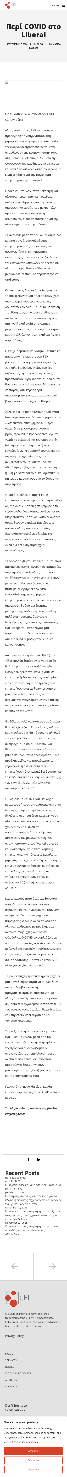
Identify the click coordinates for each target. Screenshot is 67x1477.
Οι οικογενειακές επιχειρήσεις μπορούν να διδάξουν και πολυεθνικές (32, 1228)
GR (58, 5)
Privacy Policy (14, 1336)
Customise (34, 1460)
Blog (40, 44)
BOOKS (9, 1366)
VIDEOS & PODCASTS (18, 1373)
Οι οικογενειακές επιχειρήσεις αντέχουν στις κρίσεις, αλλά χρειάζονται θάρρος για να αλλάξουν (32, 1215)
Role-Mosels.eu (15, 1178)
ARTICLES (11, 1379)
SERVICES (11, 1360)
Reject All (33, 1469)
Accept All (33, 1451)
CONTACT (11, 1386)
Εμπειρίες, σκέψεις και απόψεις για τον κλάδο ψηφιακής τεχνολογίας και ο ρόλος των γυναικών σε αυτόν (33, 1200)
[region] (33, 1446)
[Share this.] (28, 1160)
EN (53, 5)
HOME (9, 1353)
